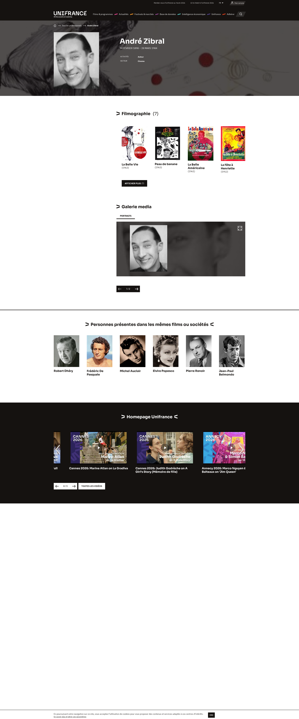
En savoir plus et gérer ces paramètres (70, 717)
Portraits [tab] (125, 216)
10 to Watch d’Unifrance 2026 (202, 3)
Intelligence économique (193, 14)
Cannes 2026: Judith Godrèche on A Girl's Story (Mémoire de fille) (146, 470)
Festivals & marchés (144, 14)
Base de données (168, 14)
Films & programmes (103, 14)
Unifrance (216, 14)
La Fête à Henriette (228, 166)
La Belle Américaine (196, 166)
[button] (240, 228)
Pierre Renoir (195, 371)
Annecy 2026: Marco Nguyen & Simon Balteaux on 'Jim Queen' (213, 470)
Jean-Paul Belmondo (226, 372)
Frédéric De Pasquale (95, 372)
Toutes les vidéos (91, 486)
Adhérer (231, 14)
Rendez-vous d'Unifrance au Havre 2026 (169, 3)
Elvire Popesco (163, 371)
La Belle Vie (130, 164)
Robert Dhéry (63, 371)
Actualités (123, 14)
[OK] (211, 715)
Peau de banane (166, 164)
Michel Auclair (130, 371)
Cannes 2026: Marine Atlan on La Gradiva (83, 468)
